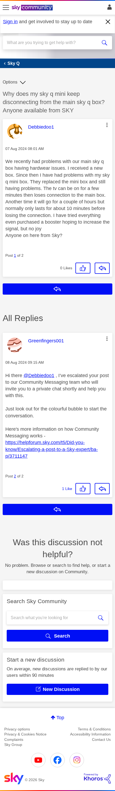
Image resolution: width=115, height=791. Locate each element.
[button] (107, 125)
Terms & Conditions (94, 729)
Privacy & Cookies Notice (25, 734)
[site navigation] (6, 7)
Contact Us (101, 739)
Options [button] (10, 82)
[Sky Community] (33, 8)
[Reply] (102, 268)
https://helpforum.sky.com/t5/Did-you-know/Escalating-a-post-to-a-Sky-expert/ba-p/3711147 (51, 449)
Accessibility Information (90, 734)
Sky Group (13, 744)
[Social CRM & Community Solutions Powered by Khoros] (97, 778)
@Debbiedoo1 (39, 375)
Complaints (13, 739)
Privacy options (17, 729)
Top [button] (60, 717)
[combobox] (52, 42)
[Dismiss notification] (108, 22)
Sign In (108, 9)
